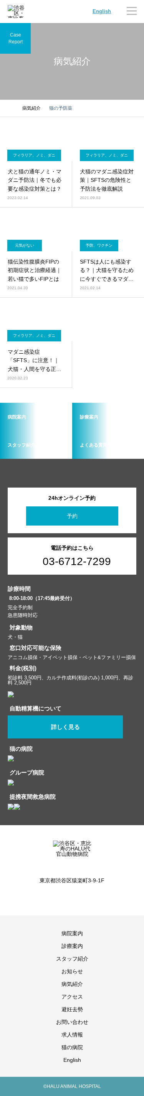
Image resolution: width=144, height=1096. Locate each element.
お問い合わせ (72, 1022)
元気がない (24, 245)
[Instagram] (66, 897)
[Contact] (78, 897)
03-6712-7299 (77, 561)
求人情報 (72, 1035)
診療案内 (72, 946)
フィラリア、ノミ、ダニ (34, 155)
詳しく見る (65, 727)
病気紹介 (72, 984)
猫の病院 (72, 1047)
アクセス (72, 997)
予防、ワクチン (99, 245)
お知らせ (72, 971)
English (102, 11)
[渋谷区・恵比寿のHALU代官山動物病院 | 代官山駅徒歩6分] (17, 11)
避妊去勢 (72, 1009)
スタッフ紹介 (72, 959)
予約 (72, 516)
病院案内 (72, 933)
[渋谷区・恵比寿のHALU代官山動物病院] (72, 853)
